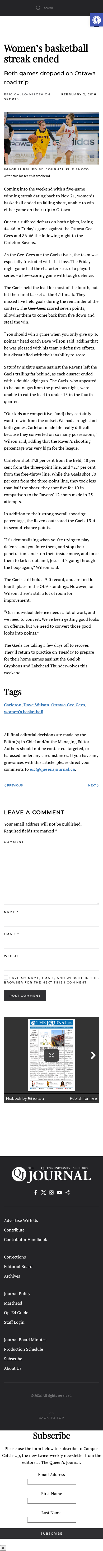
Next (92, 785)
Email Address (51, 1474)
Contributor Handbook (25, 1239)
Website (12, 956)
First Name (51, 1493)
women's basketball (23, 712)
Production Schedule (23, 1349)
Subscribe (13, 1359)
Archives (12, 1276)
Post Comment (25, 996)
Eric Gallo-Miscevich (27, 94)
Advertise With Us (21, 1220)
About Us (12, 1368)
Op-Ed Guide (16, 1312)
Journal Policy (17, 1293)
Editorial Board (18, 1266)
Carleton (12, 705)
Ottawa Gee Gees (68, 705)
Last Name (51, 1512)
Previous (15, 785)
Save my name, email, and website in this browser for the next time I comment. (51, 980)
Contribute (14, 1230)
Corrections (15, 1257)
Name (11, 912)
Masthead (13, 1303)
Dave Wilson (36, 705)
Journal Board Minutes (25, 1339)
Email (11, 934)
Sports (11, 99)
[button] (96, 19)
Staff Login (14, 1322)
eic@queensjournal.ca (52, 769)
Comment (14, 842)
